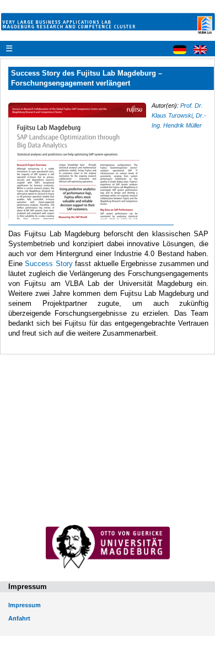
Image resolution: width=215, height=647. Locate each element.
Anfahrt (19, 618)
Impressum (24, 605)
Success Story (48, 263)
